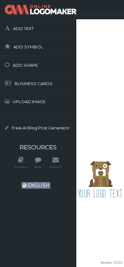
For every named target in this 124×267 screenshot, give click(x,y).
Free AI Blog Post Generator (41, 127)
